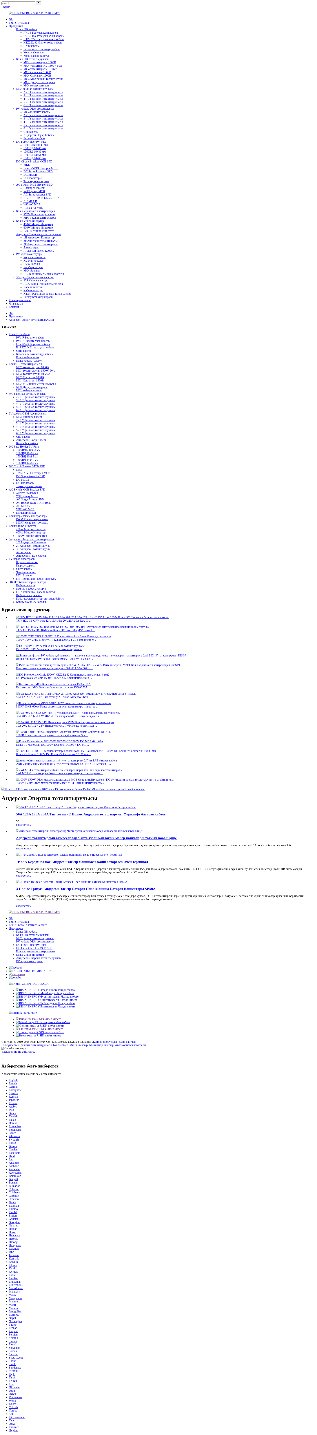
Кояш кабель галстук (36, 55)
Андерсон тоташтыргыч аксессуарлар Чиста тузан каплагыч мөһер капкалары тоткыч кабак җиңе (96, 838)
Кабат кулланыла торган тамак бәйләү (47, 293)
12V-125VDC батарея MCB (40, 168)
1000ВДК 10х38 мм (35, 144)
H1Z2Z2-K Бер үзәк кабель (33, 344)
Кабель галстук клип (29, 595)
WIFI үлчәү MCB (34, 191)
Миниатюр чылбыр (101, 1045)
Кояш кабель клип (34, 52)
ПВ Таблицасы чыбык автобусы (43, 273)
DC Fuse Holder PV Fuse (31, 141)
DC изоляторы (32, 178)
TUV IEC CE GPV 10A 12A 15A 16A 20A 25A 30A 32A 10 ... (53, 620)
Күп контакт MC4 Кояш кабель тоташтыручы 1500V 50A (52, 687)
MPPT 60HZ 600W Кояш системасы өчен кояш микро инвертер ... (57, 706)
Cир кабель (30, 131)
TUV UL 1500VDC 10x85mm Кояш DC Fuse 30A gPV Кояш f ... (55, 630)
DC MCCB (30, 174)
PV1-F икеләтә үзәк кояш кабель (43, 35)
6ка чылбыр (60, 1045)
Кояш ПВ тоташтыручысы (32, 59)
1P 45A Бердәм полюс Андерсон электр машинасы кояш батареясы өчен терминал (82, 862)
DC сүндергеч (10, 1045)
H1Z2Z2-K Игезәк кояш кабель (42, 42)
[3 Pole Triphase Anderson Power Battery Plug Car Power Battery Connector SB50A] (71, 881)
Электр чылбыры (34, 187)
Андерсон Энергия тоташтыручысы (38, 234)
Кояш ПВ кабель (26, 29)
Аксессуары (31, 247)
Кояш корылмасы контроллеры (35, 211)
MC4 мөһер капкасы (36, 85)
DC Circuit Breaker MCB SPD (34, 161)
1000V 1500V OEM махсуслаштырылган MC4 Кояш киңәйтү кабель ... (60, 782)
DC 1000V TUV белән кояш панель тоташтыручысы (49, 649)
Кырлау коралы (33, 260)
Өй (11, 19)
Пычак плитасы (33, 207)
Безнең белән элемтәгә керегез (28, 924)
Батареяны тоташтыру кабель (41, 49)
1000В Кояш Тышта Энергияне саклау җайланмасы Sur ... (52, 735)
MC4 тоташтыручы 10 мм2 (40, 68)
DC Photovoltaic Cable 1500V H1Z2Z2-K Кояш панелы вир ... (54, 677)
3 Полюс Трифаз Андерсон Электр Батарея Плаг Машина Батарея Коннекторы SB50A (86, 889)
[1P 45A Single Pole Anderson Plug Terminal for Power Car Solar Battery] (69, 854)
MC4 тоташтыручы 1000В (39, 62)
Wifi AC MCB (32, 204)
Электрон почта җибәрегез (18, 1051)
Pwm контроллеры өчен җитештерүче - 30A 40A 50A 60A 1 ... (54, 668)
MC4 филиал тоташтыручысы (35, 88)
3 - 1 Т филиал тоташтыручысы (43, 95)
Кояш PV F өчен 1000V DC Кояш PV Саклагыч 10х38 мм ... (53, 754)
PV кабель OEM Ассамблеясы (35, 108)
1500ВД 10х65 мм (34, 148)
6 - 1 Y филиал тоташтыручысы (43, 128)
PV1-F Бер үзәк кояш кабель (41, 32)
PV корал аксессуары (29, 254)
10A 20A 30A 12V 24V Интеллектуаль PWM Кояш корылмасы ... (56, 725)
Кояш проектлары (20, 300)
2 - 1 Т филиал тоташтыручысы (43, 92)
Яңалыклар (16, 303)
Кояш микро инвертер (30, 220)
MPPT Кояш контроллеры (39, 217)
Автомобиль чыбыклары (130, 1045)
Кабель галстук (33, 287)
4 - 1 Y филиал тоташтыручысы (43, 121)
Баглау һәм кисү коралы (38, 296)
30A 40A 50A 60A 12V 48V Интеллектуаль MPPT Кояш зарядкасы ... (59, 716)
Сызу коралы (31, 263)
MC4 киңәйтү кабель (36, 111)
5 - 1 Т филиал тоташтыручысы (43, 102)
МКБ (26, 164)
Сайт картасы (127, 1041)
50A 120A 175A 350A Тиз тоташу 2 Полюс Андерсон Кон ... (53, 697)
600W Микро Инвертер (38, 227)
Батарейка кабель (34, 138)
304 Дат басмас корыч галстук (35, 277)
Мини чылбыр (79, 1045)
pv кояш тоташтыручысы (36, 1045)
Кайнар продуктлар (105, 1041)
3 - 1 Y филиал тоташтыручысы (43, 118)
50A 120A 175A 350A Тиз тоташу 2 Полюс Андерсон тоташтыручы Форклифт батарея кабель (91, 814)
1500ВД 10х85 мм (34, 151)
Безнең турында (19, 22)
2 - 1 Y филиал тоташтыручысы (43, 115)
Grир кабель (31, 45)
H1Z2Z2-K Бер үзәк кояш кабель (43, 39)
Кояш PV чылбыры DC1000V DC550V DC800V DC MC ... (53, 744)
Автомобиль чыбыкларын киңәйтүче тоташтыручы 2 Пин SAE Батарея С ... (64, 763)
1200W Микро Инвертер (38, 230)
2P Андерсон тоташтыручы (40, 240)
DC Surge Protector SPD (38, 171)
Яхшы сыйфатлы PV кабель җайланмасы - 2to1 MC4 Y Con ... (54, 658)
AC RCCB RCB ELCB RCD (41, 197)
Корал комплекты (34, 257)
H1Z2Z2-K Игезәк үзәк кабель (35, 347)
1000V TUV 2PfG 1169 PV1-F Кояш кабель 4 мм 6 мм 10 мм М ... (56, 639)
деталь (27, 824)
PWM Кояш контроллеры (39, 214)
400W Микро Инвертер (38, 224)
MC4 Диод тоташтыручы (39, 82)
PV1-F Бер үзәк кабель (30, 337)
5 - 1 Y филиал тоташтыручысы (43, 125)
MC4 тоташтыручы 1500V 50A (42, 65)
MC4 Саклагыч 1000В (37, 72)
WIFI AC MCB (25, 509)
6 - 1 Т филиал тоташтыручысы (43, 105)
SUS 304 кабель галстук (31, 588)
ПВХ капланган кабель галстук (43, 283)
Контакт (14, 306)
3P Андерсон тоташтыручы (40, 244)
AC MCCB (30, 201)
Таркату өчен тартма (36, 181)
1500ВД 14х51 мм (34, 154)
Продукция (16, 26)
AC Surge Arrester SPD (37, 194)
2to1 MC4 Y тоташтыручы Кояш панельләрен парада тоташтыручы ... (59, 773)
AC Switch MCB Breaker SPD (34, 184)
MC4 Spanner (31, 270)
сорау (19, 824)
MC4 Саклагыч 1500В (37, 75)
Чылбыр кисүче (33, 267)
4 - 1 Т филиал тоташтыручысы (43, 98)
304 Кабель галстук (35, 280)
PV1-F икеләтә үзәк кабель (33, 340)
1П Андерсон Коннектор (39, 237)
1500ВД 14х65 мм (34, 158)
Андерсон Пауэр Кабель (38, 135)
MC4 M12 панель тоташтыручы (43, 78)
